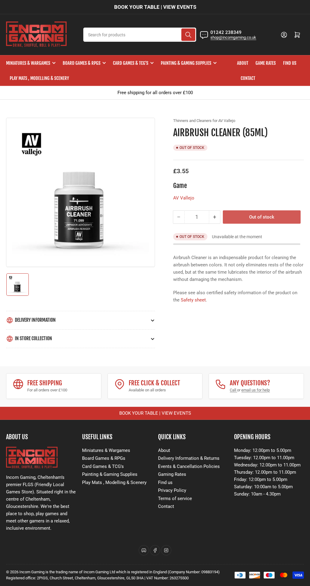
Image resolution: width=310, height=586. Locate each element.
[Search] (188, 35)
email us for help (255, 390)
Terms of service (175, 498)
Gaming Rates (172, 474)
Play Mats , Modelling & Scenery (39, 78)
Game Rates (266, 63)
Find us (289, 63)
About (242, 63)
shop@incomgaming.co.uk (233, 37)
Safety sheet (193, 300)
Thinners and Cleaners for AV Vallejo (204, 120)
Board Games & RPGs (82, 63)
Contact (248, 78)
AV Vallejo (183, 198)
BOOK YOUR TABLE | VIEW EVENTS (155, 7)
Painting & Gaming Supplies (186, 63)
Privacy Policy (172, 490)
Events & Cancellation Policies (189, 466)
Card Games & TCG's (130, 63)
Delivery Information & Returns (188, 458)
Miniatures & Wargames (28, 63)
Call (233, 390)
